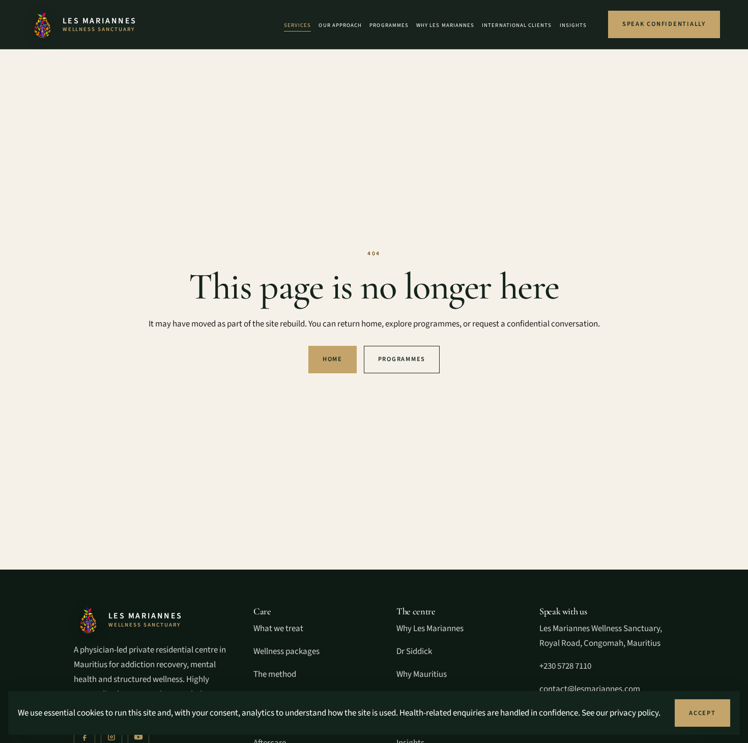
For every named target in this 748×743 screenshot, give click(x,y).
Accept (702, 713)
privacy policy (634, 713)
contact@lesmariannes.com (589, 689)
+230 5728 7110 (565, 666)
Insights (573, 25)
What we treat (278, 628)
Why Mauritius (421, 674)
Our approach (340, 25)
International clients (517, 25)
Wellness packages (286, 651)
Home (332, 359)
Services (297, 25)
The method (274, 674)
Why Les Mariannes (445, 25)
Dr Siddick (414, 651)
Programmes (389, 25)
